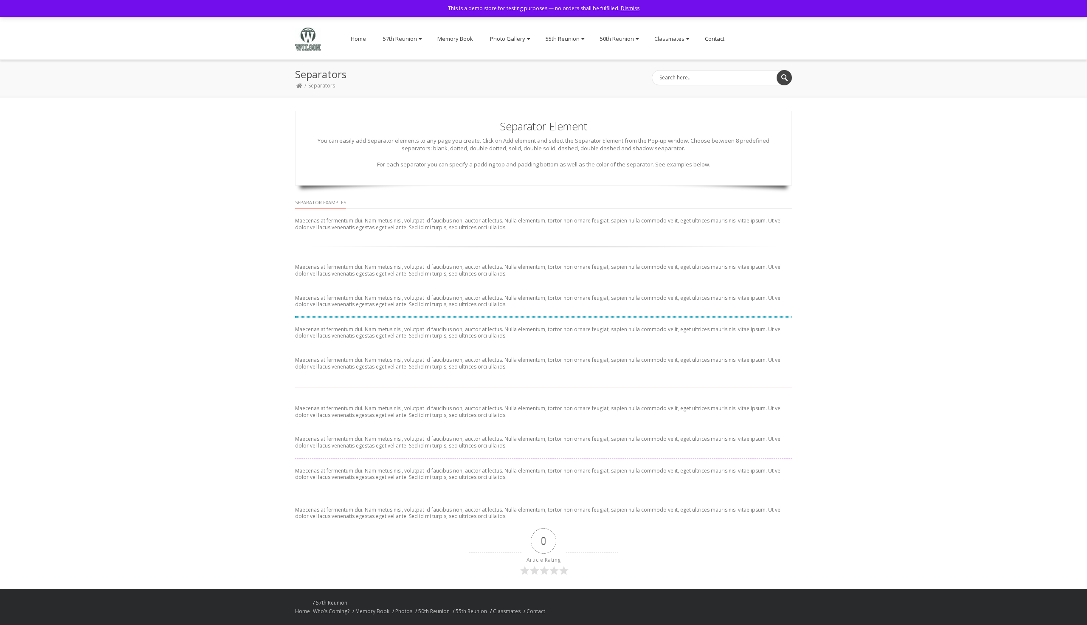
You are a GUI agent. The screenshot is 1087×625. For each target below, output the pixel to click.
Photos (403, 611)
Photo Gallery (507, 38)
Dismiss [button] (630, 8)
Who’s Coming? (331, 611)
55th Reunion (563, 38)
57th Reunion (400, 38)
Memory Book (455, 38)
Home (358, 38)
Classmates (669, 38)
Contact (714, 38)
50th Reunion (617, 38)
